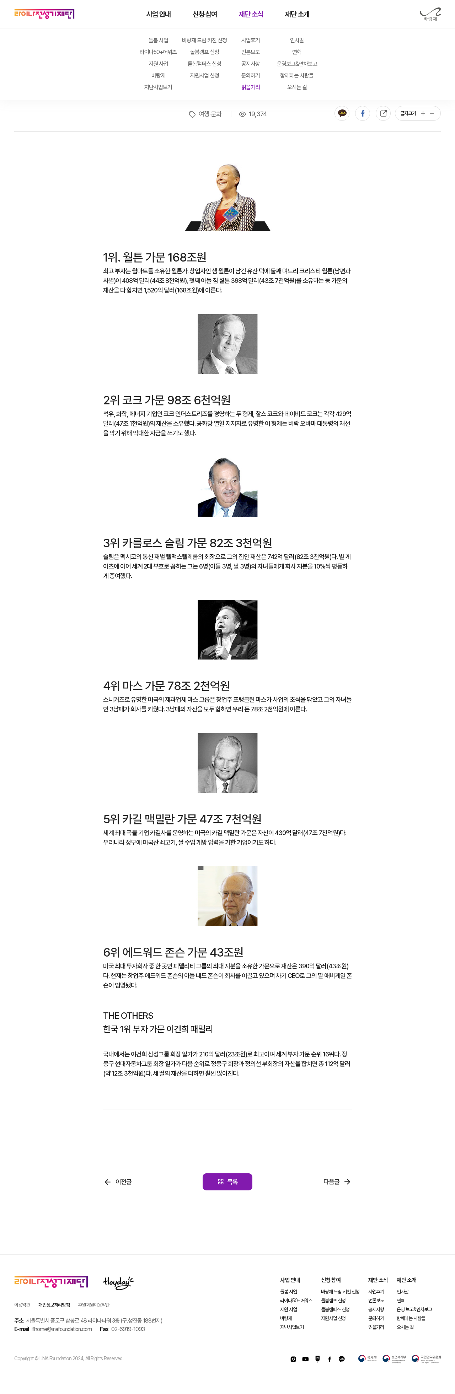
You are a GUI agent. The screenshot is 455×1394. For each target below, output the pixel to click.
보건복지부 (394, 1359)
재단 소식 (251, 14)
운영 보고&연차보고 (414, 1309)
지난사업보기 (158, 87)
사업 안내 (158, 14)
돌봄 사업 (158, 40)
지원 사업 (158, 63)
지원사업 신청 (204, 75)
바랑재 (430, 14)
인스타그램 (293, 1359)
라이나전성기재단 (44, 14)
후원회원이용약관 (93, 1305)
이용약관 (22, 1305)
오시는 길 (297, 87)
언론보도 (250, 52)
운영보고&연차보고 (297, 63)
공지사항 (250, 63)
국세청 (367, 1359)
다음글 (331, 1181)
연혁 (296, 52)
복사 (383, 113)
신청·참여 (205, 14)
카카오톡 (341, 113)
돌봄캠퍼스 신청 (204, 63)
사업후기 (250, 40)
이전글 (124, 1181)
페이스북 (362, 113)
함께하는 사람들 (297, 75)
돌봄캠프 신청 (204, 52)
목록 (232, 1181)
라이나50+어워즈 (158, 52)
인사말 (297, 40)
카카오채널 (341, 1359)
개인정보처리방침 (54, 1305)
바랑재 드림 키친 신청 (204, 40)
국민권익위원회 (426, 1359)
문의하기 (250, 75)
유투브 (305, 1359)
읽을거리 (250, 87)
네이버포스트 (317, 1359)
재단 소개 (297, 14)
